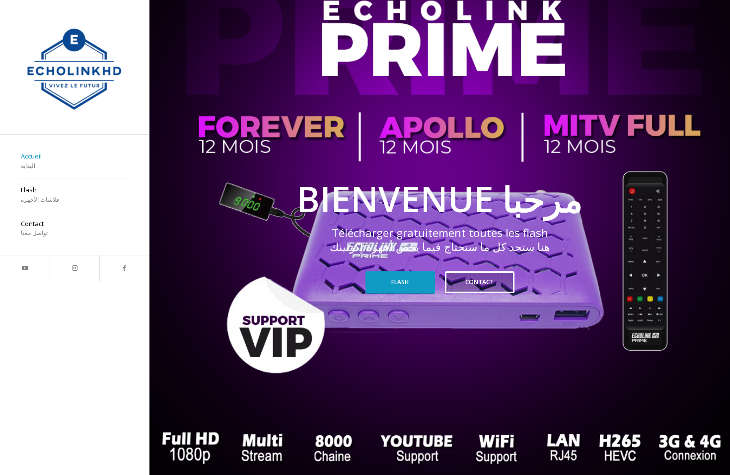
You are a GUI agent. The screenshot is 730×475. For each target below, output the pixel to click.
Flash (400, 282)
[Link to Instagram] (74, 268)
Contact (479, 282)
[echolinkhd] (74, 67)
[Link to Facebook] (124, 268)
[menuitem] (74, 161)
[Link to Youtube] (25, 268)
